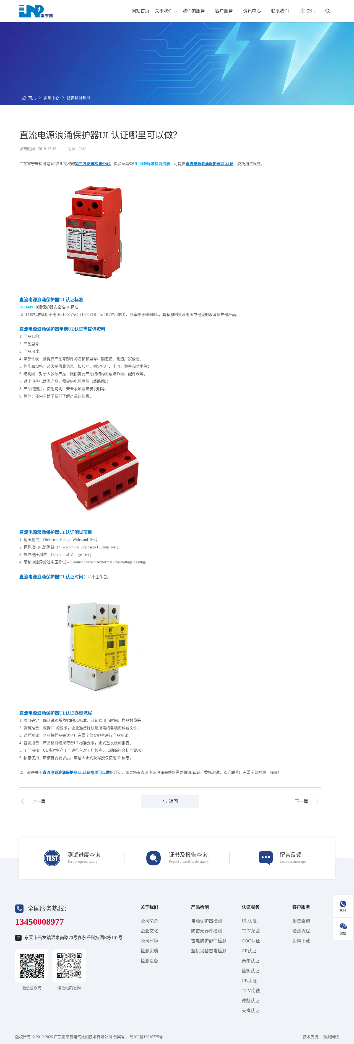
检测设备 (149, 960)
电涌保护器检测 (206, 921)
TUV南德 (251, 990)
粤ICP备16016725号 (146, 1037)
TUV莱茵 (251, 931)
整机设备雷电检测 (209, 950)
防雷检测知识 (78, 98)
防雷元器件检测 (206, 931)
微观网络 (331, 1037)
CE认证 (249, 950)
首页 (32, 98)
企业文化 (149, 931)
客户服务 (301, 907)
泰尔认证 (250, 960)
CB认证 (249, 980)
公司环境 (149, 941)
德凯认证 (250, 1000)
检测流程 (301, 931)
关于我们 (149, 907)
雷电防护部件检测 (209, 941)
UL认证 (249, 921)
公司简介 (149, 921)
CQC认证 (251, 941)
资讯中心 (51, 98)
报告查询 (301, 921)
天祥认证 (250, 1010)
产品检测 (200, 907)
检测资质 (149, 950)
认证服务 (250, 907)
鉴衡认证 (250, 970)
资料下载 (301, 941)
